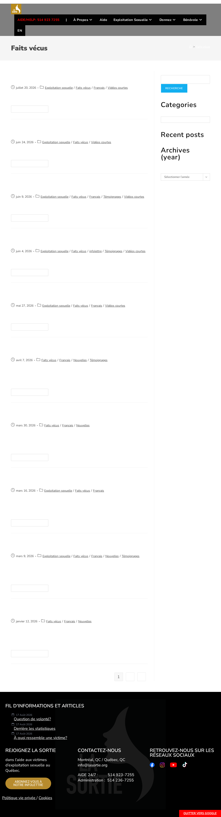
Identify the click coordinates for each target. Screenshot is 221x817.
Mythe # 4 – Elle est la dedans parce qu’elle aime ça (75, 239)
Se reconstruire (30, 76)
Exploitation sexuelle (59, 88)
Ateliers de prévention (38, 544)
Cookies (45, 797)
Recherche (167, 73)
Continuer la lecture (31, 108)
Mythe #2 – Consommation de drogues (59, 294)
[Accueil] (190, 47)
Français (99, 88)
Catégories (168, 114)
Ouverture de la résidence (43, 414)
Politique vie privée (19, 797)
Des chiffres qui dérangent (44, 130)
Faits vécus (203, 47)
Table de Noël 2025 (35, 610)
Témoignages (112, 197)
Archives (166, 171)
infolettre (95, 251)
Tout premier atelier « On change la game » (64, 348)
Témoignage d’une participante (49, 479)
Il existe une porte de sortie (45, 185)
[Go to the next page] (141, 677)
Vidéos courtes (118, 88)
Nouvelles (80, 360)
